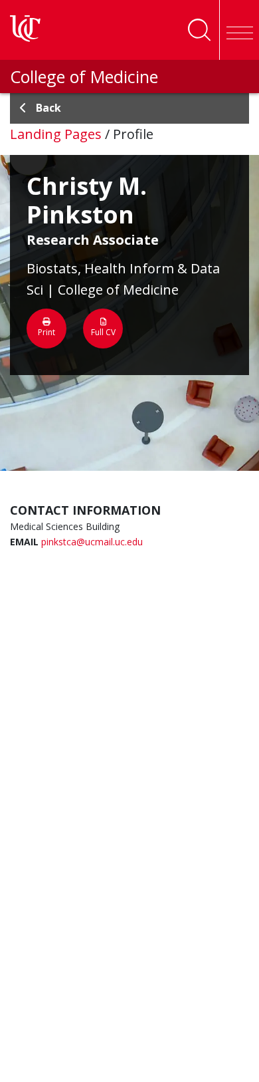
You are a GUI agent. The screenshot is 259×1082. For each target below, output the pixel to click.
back (48, 107)
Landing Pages (56, 134)
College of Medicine (84, 76)
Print (46, 332)
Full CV (103, 332)
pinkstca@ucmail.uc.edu (92, 541)
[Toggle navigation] (239, 30)
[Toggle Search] (199, 30)
